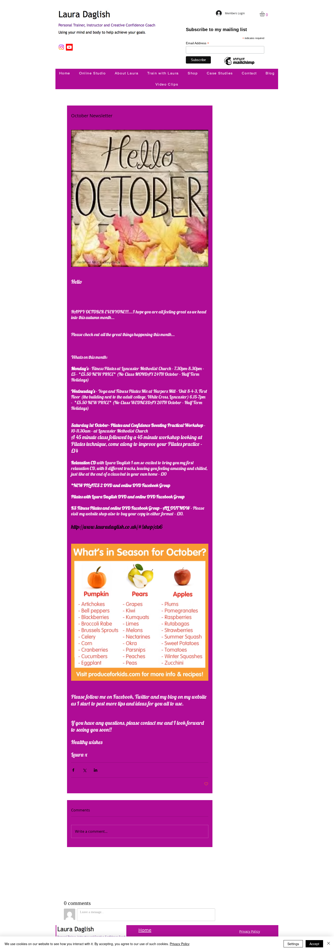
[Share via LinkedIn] (95, 770)
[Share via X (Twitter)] (84, 770)
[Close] (328, 943)
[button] (265, 13)
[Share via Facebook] (73, 770)
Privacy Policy (179, 943)
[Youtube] (69, 47)
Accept (314, 943)
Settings (293, 943)
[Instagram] (61, 47)
